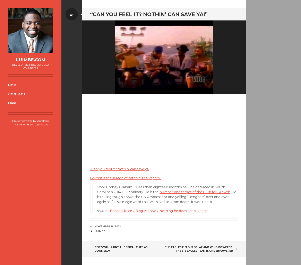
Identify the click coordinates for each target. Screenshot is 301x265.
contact (17, 94)
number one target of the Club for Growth (195, 192)
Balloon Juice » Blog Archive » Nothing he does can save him (159, 211)
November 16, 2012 (108, 226)
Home (13, 85)
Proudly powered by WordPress (30, 120)
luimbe (100, 231)
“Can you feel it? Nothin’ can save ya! (119, 169)
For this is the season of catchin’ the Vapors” (125, 178)
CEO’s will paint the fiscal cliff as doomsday (121, 249)
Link (12, 103)
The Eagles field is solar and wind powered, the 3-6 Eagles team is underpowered (199, 249)
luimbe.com (30, 59)
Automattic (41, 124)
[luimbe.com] (30, 30)
